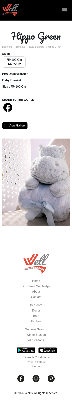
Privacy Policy (36, 361)
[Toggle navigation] (64, 10)
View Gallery (17, 125)
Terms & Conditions (36, 357)
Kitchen (36, 321)
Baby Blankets (36, 46)
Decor (36, 310)
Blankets (20, 46)
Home (36, 280)
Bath (36, 315)
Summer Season (36, 329)
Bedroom (7, 46)
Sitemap (36, 366)
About (36, 291)
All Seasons (36, 340)
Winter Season (36, 334)
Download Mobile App (36, 286)
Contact (36, 297)
